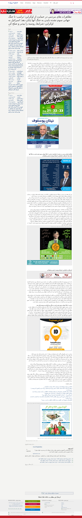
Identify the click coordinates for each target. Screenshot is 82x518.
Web (19, 506)
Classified (46, 2)
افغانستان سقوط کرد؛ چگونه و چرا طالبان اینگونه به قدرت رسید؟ (56, 400)
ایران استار (21, 502)
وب (16, 502)
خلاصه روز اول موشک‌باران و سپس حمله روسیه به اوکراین (58, 386)
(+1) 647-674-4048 (47, 502)
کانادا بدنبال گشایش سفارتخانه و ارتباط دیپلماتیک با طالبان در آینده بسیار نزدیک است (52, 391)
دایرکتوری (14, 502)
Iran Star (10, 505)
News (18, 505)
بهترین (19, 502)
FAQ (62, 505)
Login (62, 506)
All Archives (28, 2)
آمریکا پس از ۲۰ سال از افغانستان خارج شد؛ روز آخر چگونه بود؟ (57, 395)
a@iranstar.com (36, 453)
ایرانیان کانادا (11, 502)
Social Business (16, 506)
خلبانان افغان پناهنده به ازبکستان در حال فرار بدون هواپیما (58, 393)
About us (62, 502)
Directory (39, 2)
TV (50, 2)
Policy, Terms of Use (64, 507)
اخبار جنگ (55, 2)
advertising (20, 505)
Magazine (10, 506)
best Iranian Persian (14, 505)
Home (21, 2)
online (13, 506)
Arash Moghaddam (37, 446)
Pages (34, 2)
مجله (17, 502)
